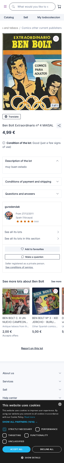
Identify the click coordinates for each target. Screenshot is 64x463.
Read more (29, 417)
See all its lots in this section (22, 238)
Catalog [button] (9, 17)
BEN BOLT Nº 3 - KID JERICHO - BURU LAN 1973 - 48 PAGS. (45, 320)
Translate (14, 116)
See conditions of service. (19, 267)
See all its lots (13, 232)
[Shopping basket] (59, 6)
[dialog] (32, 431)
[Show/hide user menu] (4, 6)
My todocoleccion (48, 17)
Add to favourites (34, 249)
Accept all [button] (16, 449)
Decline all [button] (46, 449)
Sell (25, 17)
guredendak (12, 206)
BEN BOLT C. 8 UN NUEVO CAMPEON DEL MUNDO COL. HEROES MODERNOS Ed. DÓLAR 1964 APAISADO (15, 320)
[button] (32, 161)
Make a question (34, 256)
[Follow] (56, 39)
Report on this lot (32, 348)
